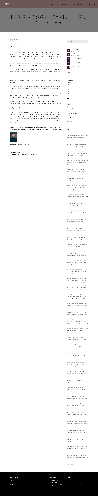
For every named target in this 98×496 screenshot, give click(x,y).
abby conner (69, 164)
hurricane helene (76, 287)
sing (75, 396)
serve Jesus (71, 389)
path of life (74, 346)
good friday (71, 266)
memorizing (69, 328)
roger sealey (74, 375)
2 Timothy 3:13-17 (70, 135)
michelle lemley (81, 328)
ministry (81, 330)
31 (67, 102)
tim (77, 439)
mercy (77, 328)
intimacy (79, 294)
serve (79, 389)
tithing (80, 439)
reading (72, 364)
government (77, 269)
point (81, 355)
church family (71, 203)
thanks (77, 418)
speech (86, 398)
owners (80, 339)
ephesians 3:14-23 (70, 235)
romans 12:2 (77, 378)
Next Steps (71, 4)
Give (94, 4)
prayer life (81, 357)
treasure (73, 441)
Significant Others (35, 154)
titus (82, 439)
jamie (71, 298)
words (68, 462)
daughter (74, 219)
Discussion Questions (72, 109)
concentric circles (78, 210)
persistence (68, 353)
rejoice (86, 366)
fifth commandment (78, 246)
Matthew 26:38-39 (84, 153)
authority (74, 180)
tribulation (79, 441)
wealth (81, 450)
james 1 (68, 296)
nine (67, 337)
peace (72, 348)
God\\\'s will (75, 144)
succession (80, 409)
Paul (76, 155)
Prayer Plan (69, 121)
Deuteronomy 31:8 (75, 139)
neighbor (83, 332)
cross (77, 216)
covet (79, 214)
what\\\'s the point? (72, 455)
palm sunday (84, 339)
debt (79, 219)
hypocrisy (84, 287)
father (77, 244)
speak (83, 398)
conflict (68, 212)
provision (71, 362)
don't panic (77, 226)
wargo (78, 450)
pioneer (73, 355)
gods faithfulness (81, 264)
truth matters (70, 446)
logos (67, 316)
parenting (74, 341)
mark (67, 321)
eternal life (73, 237)
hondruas (73, 285)
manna (78, 319)
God (79, 146)
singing (73, 396)
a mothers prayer (75, 162)
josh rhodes (70, 300)
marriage (76, 321)
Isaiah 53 (84, 148)
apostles (74, 176)
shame (82, 391)
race (69, 364)
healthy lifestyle (73, 278)
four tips (79, 253)
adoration (76, 169)
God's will (82, 142)
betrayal (68, 189)
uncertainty (81, 448)
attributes (78, 178)
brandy (86, 189)
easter (68, 230)
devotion (78, 221)
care (75, 194)
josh (73, 300)
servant (68, 389)
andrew (77, 173)
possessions (84, 355)
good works (76, 266)
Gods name (68, 146)
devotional (75, 221)
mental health (73, 328)
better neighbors (72, 189)
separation (75, 387)
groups (70, 276)
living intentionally (74, 314)
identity (70, 291)
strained (68, 407)
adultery (83, 169)
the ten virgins (79, 430)
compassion (73, 210)
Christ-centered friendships (78, 137)
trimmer (68, 443)
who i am (70, 459)
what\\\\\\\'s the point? (79, 455)
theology (68, 434)
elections (81, 230)
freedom (78, 255)
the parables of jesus (70, 423)
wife (81, 459)
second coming (85, 382)
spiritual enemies (73, 400)
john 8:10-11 (84, 298)
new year (82, 335)
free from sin (74, 255)
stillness (81, 405)
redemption (76, 366)
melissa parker (76, 325)
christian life (77, 198)
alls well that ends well (82, 171)
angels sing (80, 173)
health (78, 278)
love (77, 316)
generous (85, 260)
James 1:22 (71, 151)
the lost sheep (80, 421)
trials (76, 441)
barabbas (68, 182)
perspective (73, 353)
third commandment (73, 434)
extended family (73, 239)
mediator (71, 325)
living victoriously (80, 314)
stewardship (74, 405)
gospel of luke (85, 266)
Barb (82, 135)
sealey (78, 382)
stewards (77, 405)
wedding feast (85, 450)
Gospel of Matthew (70, 148)
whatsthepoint (78, 457)
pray (75, 359)
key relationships (81, 303)
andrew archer (72, 173)
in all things (83, 291)
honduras (76, 285)
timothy (75, 439)
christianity (82, 198)
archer (82, 176)
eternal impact (85, 235)
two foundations (81, 446)
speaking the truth (78, 398)
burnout (85, 192)
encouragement (72, 232)
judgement (85, 300)
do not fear (73, 223)
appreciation (78, 176)
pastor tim (83, 344)
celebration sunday (70, 196)
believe (84, 187)
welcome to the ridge (72, 453)
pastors (68, 346)
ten (86, 416)
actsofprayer (80, 167)
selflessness (68, 387)
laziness (79, 310)
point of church (77, 355)
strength (85, 407)
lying (72, 319)
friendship (72, 257)
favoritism (80, 244)
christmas (76, 201)
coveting (76, 214)
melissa (80, 325)
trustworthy (75, 443)
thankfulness (69, 418)
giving (85, 262)
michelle (71, 330)
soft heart (70, 398)
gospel (73, 269)
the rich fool (76, 428)
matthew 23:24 (72, 323)
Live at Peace (78, 153)
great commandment (80, 271)
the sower (70, 430)
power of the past (69, 357)
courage (68, 214)
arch (84, 176)
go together (71, 264)
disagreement (83, 221)
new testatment (77, 335)
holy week (82, 282)
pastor (71, 346)
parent (81, 341)
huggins (85, 285)
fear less (68, 246)
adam (73, 169)
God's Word (72, 142)
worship (83, 462)
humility (71, 287)
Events (89, 4)
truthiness (74, 446)
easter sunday (77, 228)
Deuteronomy (81, 139)
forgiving (68, 253)
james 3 (74, 296)
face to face (78, 239)
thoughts (83, 434)
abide (72, 164)
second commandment (70, 384)
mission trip (85, 330)
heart (80, 278)
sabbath (84, 380)
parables (68, 341)
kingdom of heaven (84, 305)
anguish (68, 176)
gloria (67, 264)
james (83, 296)
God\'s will (70, 144)
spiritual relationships (70, 403)
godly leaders (75, 264)
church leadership (77, 203)
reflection (80, 366)
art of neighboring (73, 178)
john (67, 300)
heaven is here (84, 278)
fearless (71, 246)
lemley (70, 312)
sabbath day (74, 380)
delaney (82, 219)
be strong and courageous (76, 185)
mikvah (78, 330)
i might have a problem (73, 289)
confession (83, 210)
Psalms (68, 157)
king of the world (77, 305)
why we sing (78, 459)
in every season (71, 294)
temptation (77, 414)
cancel (73, 194)
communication (77, 207)
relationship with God (70, 369)
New (52, 4)
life (72, 312)
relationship (81, 369)
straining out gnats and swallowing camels (76, 407)
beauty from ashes (70, 187)
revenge (84, 373)
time (72, 439)
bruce (80, 192)
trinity (71, 443)
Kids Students (70, 115)
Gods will (76, 146)
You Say (79, 160)
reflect (84, 366)
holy (85, 282)
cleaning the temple (80, 205)
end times (81, 232)
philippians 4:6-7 (78, 353)
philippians (83, 353)
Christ (84, 137)
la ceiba (82, 307)
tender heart (76, 416)
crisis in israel (73, 216)
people (79, 348)
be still (70, 185)
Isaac (78, 148)
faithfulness (71, 241)
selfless (72, 387)
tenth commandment (82, 416)
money (71, 332)
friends (76, 257)
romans (80, 378)
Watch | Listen (61, 4)
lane (69, 310)
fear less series (84, 244)
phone (86, 353)
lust (69, 319)
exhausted (68, 239)
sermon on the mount (81, 387)
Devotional (17, 152)
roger (77, 375)
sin (77, 396)
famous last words (72, 244)
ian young (79, 289)
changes (74, 196)
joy (75, 300)
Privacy (81, 484)
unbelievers (76, 448)
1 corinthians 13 (75, 133)
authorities (71, 180)
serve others (76, 389)
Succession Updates (71, 126)
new (85, 335)
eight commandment (72, 230)
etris (84, 237)
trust (78, 443)
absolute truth (79, 164)
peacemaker (69, 348)
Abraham (78, 135)
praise (74, 357)
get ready (68, 262)
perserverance (77, 350)
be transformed (83, 185)
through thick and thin (70, 437)
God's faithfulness (77, 142)
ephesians (80, 235)
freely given (82, 255)
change (78, 196)
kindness (72, 305)
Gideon (68, 142)
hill (75, 280)
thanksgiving (74, 418)
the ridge (80, 428)
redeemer (72, 366)
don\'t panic (81, 226)
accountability (84, 164)
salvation (71, 382)
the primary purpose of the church (75, 425)
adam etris (70, 169)
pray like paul (77, 357)
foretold (73, 251)
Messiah (68, 155)
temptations (73, 414)
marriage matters (72, 321)
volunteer (74, 450)
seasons (81, 382)
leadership (83, 310)
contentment (76, 212)
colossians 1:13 (71, 207)
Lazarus (74, 153)
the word (85, 432)
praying (72, 359)
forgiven (81, 251)
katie (77, 303)
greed (78, 273)
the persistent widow (77, 423)
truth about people (82, 443)
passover (73, 344)
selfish (84, 384)
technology (68, 414)
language (72, 310)
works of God (71, 462)
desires (85, 219)
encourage (77, 232)
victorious (68, 450)
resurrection (74, 373)
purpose (83, 362)
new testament (71, 335)
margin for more (83, 319)
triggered (83, 441)
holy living (77, 280)
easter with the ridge (83, 228)
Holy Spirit (75, 148)
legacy (68, 312)
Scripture (80, 157)
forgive (84, 251)
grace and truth (81, 269)
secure (76, 384)
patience (82, 346)
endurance (85, 232)
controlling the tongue (82, 212)
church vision (69, 205)
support (72, 412)
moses (77, 332)
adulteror (80, 169)
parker (84, 341)
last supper (76, 310)
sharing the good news (78, 394)
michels (75, 330)
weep (67, 453)
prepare (78, 359)
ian (81, 289)
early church (73, 228)
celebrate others (81, 194)
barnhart (81, 182)
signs (70, 396)
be (78, 189)
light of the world (76, 312)
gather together (76, 260)
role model (80, 375)
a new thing (81, 162)
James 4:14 (75, 151)
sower (74, 398)
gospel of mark (69, 269)
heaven (68, 280)
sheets (68, 396)
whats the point (72, 457)
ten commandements (83, 414)
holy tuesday (72, 282)
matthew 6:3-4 (78, 323)
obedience (82, 337)
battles (85, 182)
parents (17, 154)
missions (68, 332)
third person (79, 434)
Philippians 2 (80, 155)
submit (68, 409)
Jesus (84, 151)
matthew (83, 323)
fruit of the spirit (82, 257)
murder (80, 332)
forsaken (71, 253)
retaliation (78, 373)
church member (83, 203)
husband (80, 287)
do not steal (77, 223)
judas (77, 300)
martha (80, 321)
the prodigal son (83, 425)
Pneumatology (84, 155)
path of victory (78, 346)
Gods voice (73, 146)
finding (68, 248)
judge (67, 303)
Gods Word (84, 144)
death (77, 219)
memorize (84, 325)
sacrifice (68, 382)
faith (74, 241)
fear (73, 246)
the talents (74, 430)
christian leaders (72, 198)
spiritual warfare (76, 403)
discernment (69, 223)
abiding (75, 164)
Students (69, 124)
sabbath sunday (79, 380)
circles (75, 205)
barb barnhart (77, 182)
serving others (83, 389)
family (68, 244)
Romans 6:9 (72, 157)
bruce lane (76, 192)
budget (82, 192)
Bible (84, 135)
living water (85, 314)
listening (83, 312)
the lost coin (75, 421)
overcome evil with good (74, 339)
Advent (68, 104)
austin (68, 180)
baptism (84, 180)
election (84, 230)
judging (70, 303)
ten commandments (70, 416)
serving (68, 391)
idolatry (73, 291)
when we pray (83, 457)
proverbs (68, 362)
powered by (49, 494)
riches (70, 375)
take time (79, 412)
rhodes (68, 375)
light (80, 312)
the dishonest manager (83, 418)
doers (80, 223)
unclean (84, 448)
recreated (82, 364)
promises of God (82, 359)
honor (80, 285)
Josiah (71, 153)
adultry (68, 171)
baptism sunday (79, 180)
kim (70, 305)
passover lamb (69, 344)
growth (73, 276)
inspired (76, 294)
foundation (75, 253)
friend (79, 257)
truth (77, 446)
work (77, 462)
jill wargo (73, 298)
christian (85, 198)
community (68, 210)
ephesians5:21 (75, 235)
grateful (72, 271)
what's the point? (79, 453)
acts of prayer (75, 167)
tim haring (84, 437)
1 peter (86, 133)
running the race (69, 380)
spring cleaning (82, 403)
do (83, 226)
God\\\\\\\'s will (79, 144)
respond (83, 371)
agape (77, 171)
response (68, 373)
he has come (84, 276)
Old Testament (72, 155)
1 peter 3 (79, 133)
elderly (29, 154)
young (77, 464)
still (83, 405)
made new (75, 319)
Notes (68, 119)
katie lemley (74, 303)
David (71, 139)
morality (74, 332)
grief (80, 273)
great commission (74, 273)
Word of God (75, 160)
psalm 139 (75, 362)
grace (69, 271)
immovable (79, 291)
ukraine (73, 448)
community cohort (83, 207)
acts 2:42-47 (70, 167)
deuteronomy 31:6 (70, 221)
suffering (84, 409)
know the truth (78, 307)
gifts (78, 262)
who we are (74, 459)
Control (68, 139)
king (67, 307)
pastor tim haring (78, 344)
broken (68, 192)
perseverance (82, 350)
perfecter (82, 348)
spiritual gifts (78, 400)
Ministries (81, 4)
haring (80, 276)
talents (83, 412)
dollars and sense (72, 226)
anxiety (71, 176)
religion (70, 371)
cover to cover (72, 214)
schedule (74, 382)
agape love (74, 171)
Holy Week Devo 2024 (72, 113)
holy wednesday (77, 282)
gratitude (75, 271)
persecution (72, 350)
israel (86, 294)
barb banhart (72, 182)
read (74, 364)
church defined (81, 201)
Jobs (80, 482)
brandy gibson (82, 189)
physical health (69, 355)
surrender (75, 412)
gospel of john (80, 266)
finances (83, 246)
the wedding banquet (74, 432)
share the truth (71, 394)
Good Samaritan (83, 146)
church (73, 205)
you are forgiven (72, 464)
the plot (82, 423)
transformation (69, 441)
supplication (68, 412)
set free (71, 391)
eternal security (77, 237)
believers (81, 187)
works (75, 462)
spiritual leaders (83, 400)
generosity (82, 260)
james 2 (71, 296)
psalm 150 (79, 362)
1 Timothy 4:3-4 (23, 154)
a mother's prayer (84, 160)
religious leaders (74, 371)
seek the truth (80, 384)
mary (83, 321)
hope (82, 285)
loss (69, 316)
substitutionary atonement (74, 409)
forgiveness (77, 251)
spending (68, 400)
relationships (76, 369)
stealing (70, 405)
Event (68, 111)
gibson (76, 262)
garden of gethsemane (70, 260)
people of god (76, 348)
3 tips (74, 135)
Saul (75, 157)
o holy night (78, 337)
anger (84, 173)
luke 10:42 (83, 316)
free (85, 255)
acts (83, 167)
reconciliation (78, 364)
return (82, 373)
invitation (82, 294)
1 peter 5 (83, 133)
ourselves (68, 339)
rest (70, 373)
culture (71, 219)
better (77, 189)
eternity (82, 237)
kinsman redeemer (72, 307)
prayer (70, 359)
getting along (72, 262)
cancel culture (69, 194)
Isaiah (68, 151)
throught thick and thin (78, 437)
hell (70, 280)
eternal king (68, 237)
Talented (71, 160)
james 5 (80, 296)
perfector (68, 350)
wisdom (84, 459)
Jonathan (68, 153)
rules (86, 378)
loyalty (80, 316)
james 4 (77, 296)
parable (71, 341)
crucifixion (82, 216)
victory (71, 450)
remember (79, 371)
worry (80, 462)
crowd (79, 216)
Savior (77, 157)
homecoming (69, 285)
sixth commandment (81, 396)
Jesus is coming (80, 151)
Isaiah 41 (81, 148)
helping (73, 280)
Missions (69, 117)
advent (71, 171)
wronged (68, 464)
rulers (83, 378)
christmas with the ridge (70, 201)
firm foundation (72, 248)
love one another (73, 316)
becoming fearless (76, 187)
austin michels (82, 178)
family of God (83, 241)
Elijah (86, 139)
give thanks (81, 262)
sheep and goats (85, 394)
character (81, 196)
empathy (68, 232)
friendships (68, 257)
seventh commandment (77, 391)
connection (71, 212)
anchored (68, 173)
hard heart (77, 276)
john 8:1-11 (79, 298)
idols (75, 291)
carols (77, 194)
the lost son (84, 421)
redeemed (68, 366)
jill (76, 298)
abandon (84, 162)
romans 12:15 (71, 378)
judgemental (81, 300)
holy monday (82, 280)
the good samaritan (70, 421)
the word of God (81, 432)
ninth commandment (72, 337)
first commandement (78, 248)
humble (68, 287)
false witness (78, 241)
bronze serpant (72, 192)
